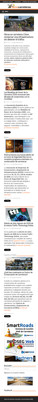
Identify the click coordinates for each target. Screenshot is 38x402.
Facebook (8, 390)
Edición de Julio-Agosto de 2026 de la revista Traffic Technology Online (18, 224)
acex (8, 198)
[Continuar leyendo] (10, 64)
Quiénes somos (8, 1)
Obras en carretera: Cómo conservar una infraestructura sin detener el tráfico (18, 37)
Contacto (18, 1)
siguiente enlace (19, 241)
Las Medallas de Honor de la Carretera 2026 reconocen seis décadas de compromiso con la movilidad (17, 96)
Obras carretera (11, 67)
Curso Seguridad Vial (15, 198)
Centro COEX (10, 313)
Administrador (19, 42)
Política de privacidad (29, 1)
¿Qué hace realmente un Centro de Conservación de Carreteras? (18, 273)
